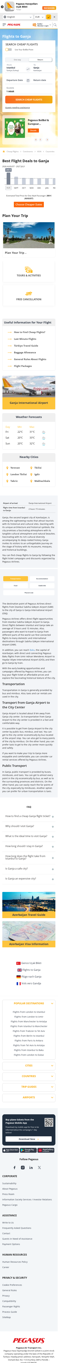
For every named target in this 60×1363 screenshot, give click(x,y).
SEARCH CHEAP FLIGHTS (29, 99)
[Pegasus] (13, 25)
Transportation (15, 579)
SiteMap (6, 1317)
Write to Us (8, 1222)
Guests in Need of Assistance (17, 1238)
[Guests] (29, 92)
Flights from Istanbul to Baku (29, 1050)
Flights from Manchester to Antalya (29, 1021)
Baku (32, 649)
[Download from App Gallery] (45, 1150)
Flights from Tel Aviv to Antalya (29, 1045)
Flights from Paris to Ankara (29, 1040)
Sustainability (9, 1183)
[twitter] (41, 1167)
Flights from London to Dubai (29, 1054)
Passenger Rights (11, 1306)
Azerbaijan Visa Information (28, 944)
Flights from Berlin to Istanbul (29, 1035)
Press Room (8, 1194)
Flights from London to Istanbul (29, 1011)
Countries (50, 151)
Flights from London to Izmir (28, 1016)
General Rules (9, 1290)
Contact (6, 1233)
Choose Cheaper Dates (29, 204)
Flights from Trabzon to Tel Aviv (29, 1031)
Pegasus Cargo (9, 1204)
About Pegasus (10, 1188)
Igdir (37, 474)
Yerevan (15, 467)
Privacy (6, 1295)
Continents (28, 151)
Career (5, 1267)
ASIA (39, 151)
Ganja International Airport (29, 403)
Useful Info (42, 586)
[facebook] (17, 1167)
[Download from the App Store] (11, 1150)
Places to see (29, 593)
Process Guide (9, 1311)
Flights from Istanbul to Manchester (28, 1026)
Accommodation (42, 579)
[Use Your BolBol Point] (9, 49)
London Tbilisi (18, 474)
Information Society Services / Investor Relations (27, 1199)
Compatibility (9, 1301)
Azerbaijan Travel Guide (28, 915)
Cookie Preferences (12, 1284)
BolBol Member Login (43, 25)
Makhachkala (42, 480)
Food (15, 586)
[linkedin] (33, 1167)
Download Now (27, 1139)
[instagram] (25, 1167)
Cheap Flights (13, 151)
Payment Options (11, 1244)
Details (33, 130)
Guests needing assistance (17, 107)
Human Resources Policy (15, 1261)
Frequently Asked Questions (16, 1227)
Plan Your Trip (16, 253)
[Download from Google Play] (28, 1150)
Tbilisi (38, 467)
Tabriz (14, 480)
